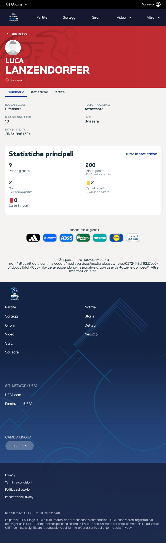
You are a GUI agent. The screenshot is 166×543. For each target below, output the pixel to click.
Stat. (9, 343)
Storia (89, 316)
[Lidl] (116, 238)
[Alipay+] (50, 238)
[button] (124, 17)
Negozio (91, 334)
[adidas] (33, 238)
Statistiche (39, 92)
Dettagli (91, 325)
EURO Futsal (14, 17)
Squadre (12, 352)
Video (9, 334)
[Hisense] (100, 238)
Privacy (10, 475)
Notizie (90, 307)
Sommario (16, 92)
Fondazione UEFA (18, 403)
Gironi (10, 325)
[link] (42, 17)
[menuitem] (44, 17)
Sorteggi (12, 316)
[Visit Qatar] (133, 238)
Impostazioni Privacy (19, 497)
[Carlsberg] (83, 238)
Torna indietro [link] (18, 33)
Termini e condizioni (18, 482)
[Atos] (66, 238)
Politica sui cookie (17, 489)
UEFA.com (13, 394)
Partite (59, 92)
